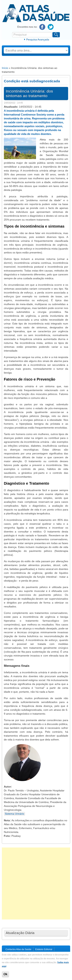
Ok (5, 974)
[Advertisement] (36, 883)
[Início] (36, 21)
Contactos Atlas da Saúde (18, 949)
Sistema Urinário (14, 813)
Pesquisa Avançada (37, 39)
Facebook (42, 27)
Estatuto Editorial (43, 949)
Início (5, 67)
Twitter (50, 27)
